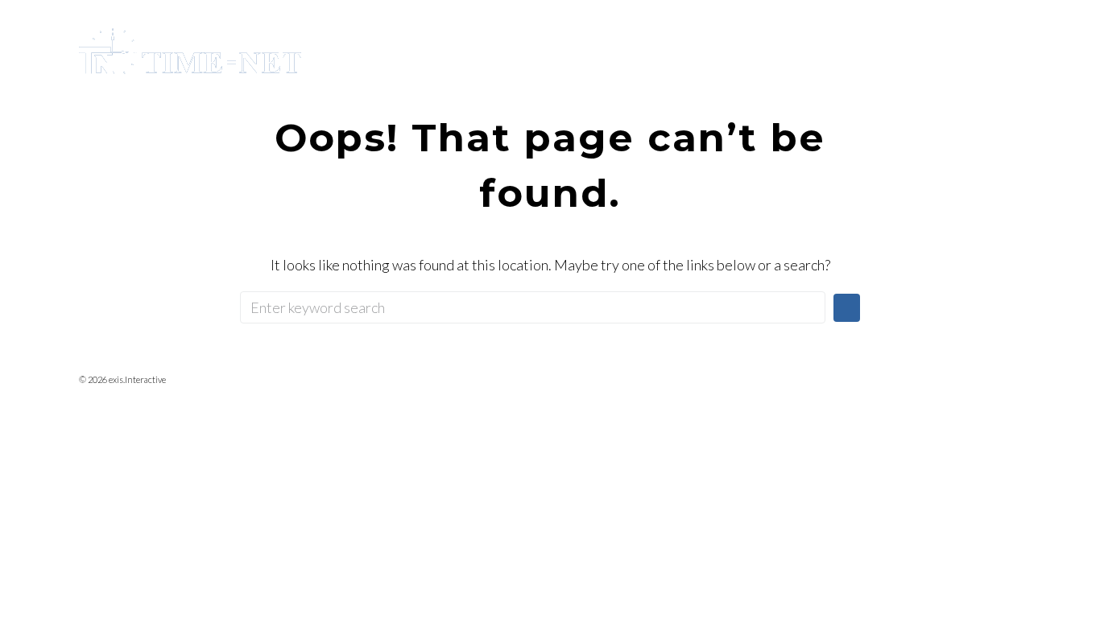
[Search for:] (532, 307)
